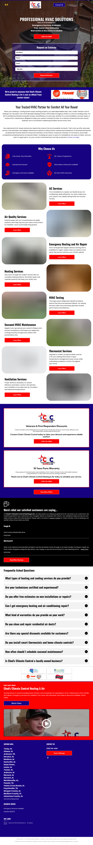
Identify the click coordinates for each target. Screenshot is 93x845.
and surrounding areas (11, 799)
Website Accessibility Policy (70, 839)
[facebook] (47, 758)
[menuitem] (6, 823)
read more (84, 549)
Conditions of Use (44, 839)
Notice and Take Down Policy (56, 839)
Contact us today (73, 137)
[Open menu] (81, 4)
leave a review (55, 518)
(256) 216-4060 (52, 748)
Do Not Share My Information (32, 839)
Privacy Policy (20, 839)
